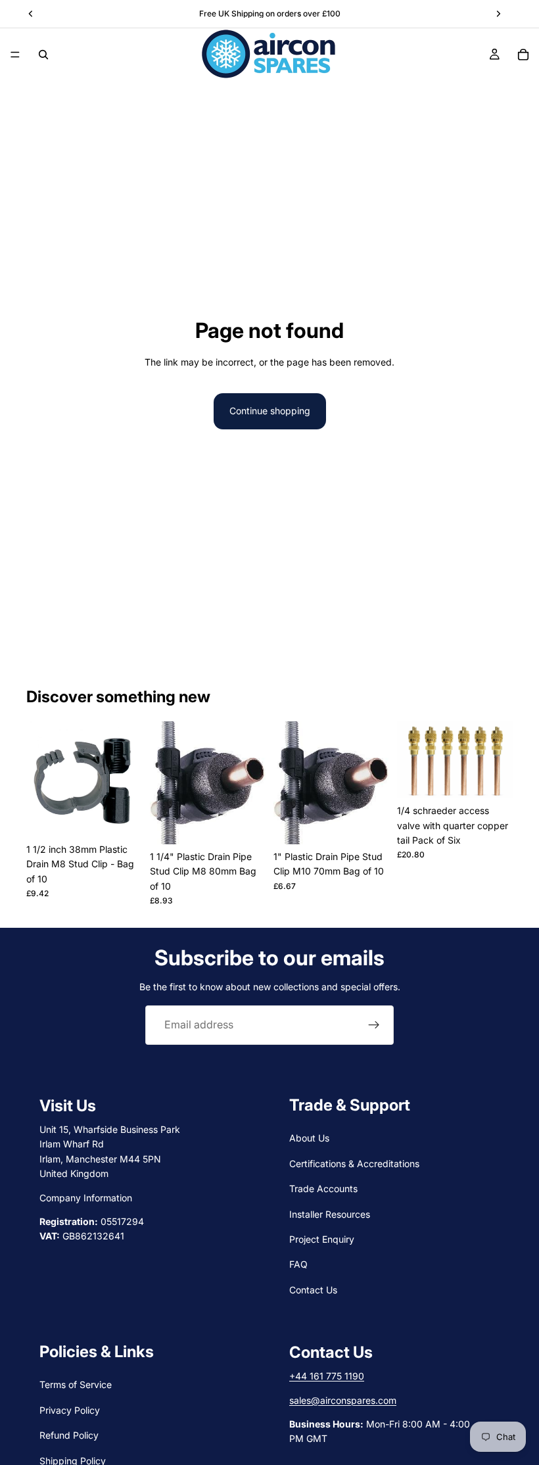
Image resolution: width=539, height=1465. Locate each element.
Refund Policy (69, 1435)
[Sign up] (374, 1025)
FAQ (298, 1264)
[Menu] (15, 54)
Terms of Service (75, 1384)
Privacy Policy (69, 1410)
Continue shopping (269, 410)
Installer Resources (329, 1213)
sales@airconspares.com (342, 1399)
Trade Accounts (323, 1188)
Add (132, 816)
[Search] (43, 54)
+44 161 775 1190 (326, 1375)
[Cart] (523, 54)
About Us (309, 1137)
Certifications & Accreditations (354, 1163)
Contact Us (313, 1289)
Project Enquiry (321, 1239)
